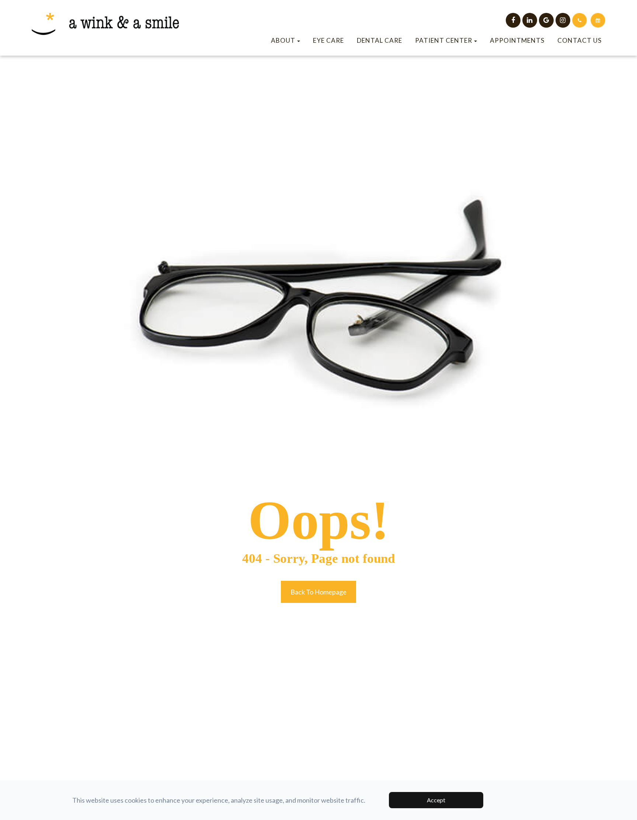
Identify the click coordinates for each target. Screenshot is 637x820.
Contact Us (579, 40)
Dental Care (379, 40)
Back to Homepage (318, 592)
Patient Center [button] (443, 40)
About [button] (283, 40)
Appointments (517, 40)
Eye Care (328, 40)
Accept (436, 799)
